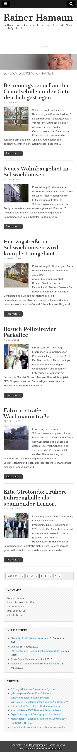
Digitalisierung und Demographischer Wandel (36, 714)
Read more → (13, 153)
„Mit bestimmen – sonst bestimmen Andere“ (35, 650)
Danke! (15, 646)
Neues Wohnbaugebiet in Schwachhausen (36, 171)
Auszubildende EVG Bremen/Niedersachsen (36, 710)
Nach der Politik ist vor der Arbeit (29, 638)
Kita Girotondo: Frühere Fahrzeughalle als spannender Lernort (35, 498)
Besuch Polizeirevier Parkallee (30, 332)
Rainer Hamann (38, 17)
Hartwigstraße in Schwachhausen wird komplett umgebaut (31, 247)
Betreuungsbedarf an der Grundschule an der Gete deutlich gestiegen (37, 91)
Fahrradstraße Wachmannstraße (26, 413)
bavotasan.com (53, 748)
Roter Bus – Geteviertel (24, 659)
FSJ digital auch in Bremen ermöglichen (33, 689)
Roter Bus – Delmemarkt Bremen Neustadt (35, 663)
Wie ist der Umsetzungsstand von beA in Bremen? (39, 701)
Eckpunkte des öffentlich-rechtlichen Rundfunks (38, 727)
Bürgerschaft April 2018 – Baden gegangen (35, 706)
